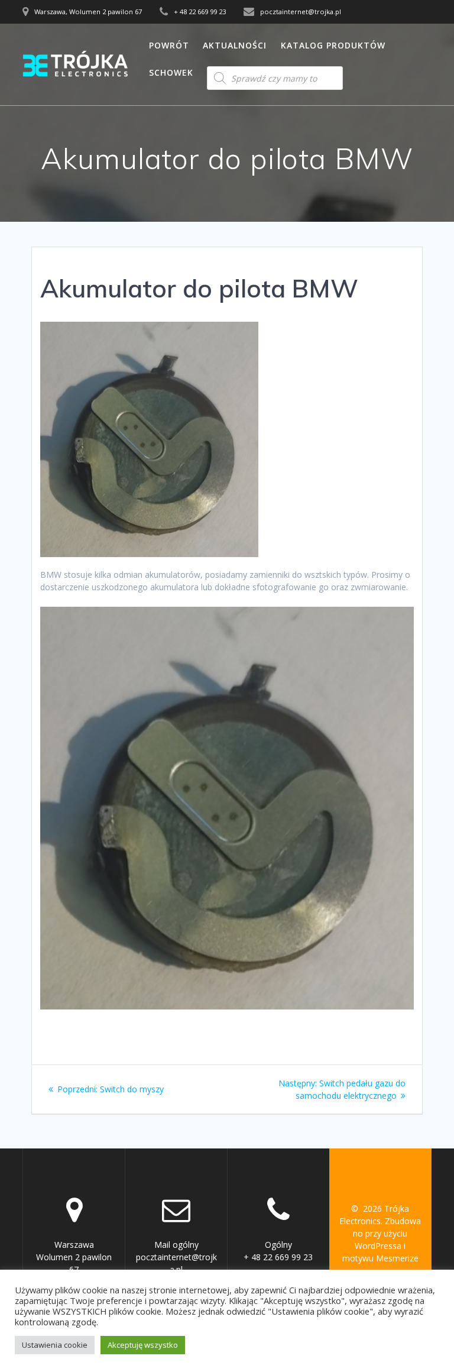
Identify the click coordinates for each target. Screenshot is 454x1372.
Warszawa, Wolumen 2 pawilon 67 (88, 11)
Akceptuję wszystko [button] (143, 1344)
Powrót (169, 45)
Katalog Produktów (333, 45)
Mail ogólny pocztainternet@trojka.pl (176, 1257)
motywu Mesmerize (380, 1258)
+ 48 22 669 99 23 (200, 11)
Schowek (171, 72)
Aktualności (235, 45)
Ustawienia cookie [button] (54, 1344)
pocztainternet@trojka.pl (300, 11)
